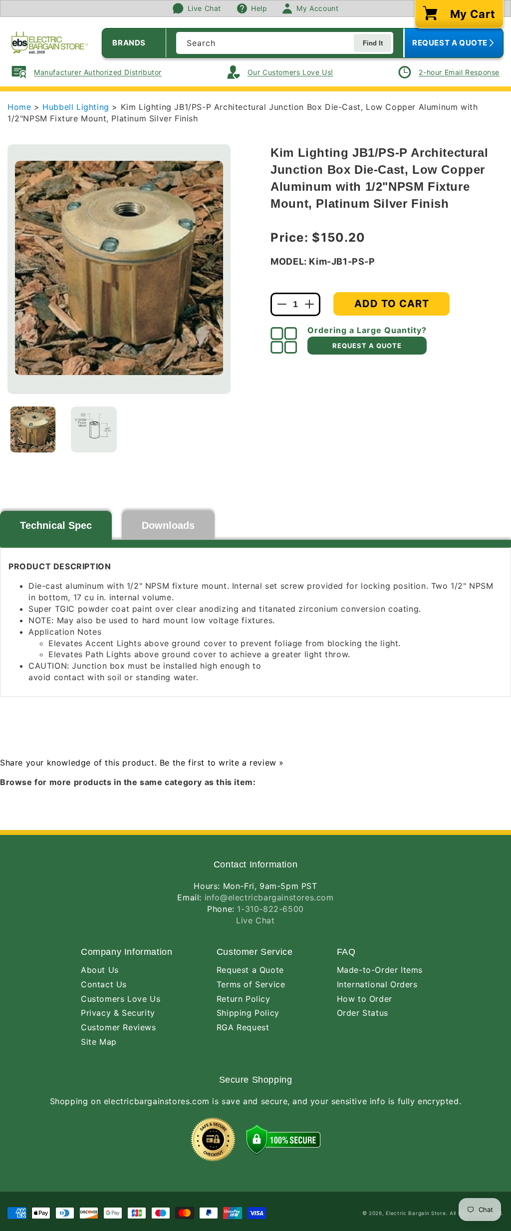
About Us (100, 970)
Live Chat (255, 920)
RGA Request (243, 1027)
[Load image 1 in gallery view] (33, 429)
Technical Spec (56, 525)
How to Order (364, 999)
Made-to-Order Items (380, 970)
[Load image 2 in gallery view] (94, 429)
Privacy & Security (118, 1013)
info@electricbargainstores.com (269, 897)
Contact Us (104, 984)
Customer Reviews (118, 1027)
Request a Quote (250, 970)
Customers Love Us (120, 999)
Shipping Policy (248, 1013)
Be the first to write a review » (222, 763)
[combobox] (284, 43)
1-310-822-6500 (270, 909)
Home (19, 107)
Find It (373, 43)
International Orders (377, 984)
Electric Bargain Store (416, 1213)
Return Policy (243, 999)
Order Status (362, 1013)
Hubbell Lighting (77, 107)
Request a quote (367, 346)
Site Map (99, 1042)
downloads (168, 525)
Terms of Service (251, 984)
